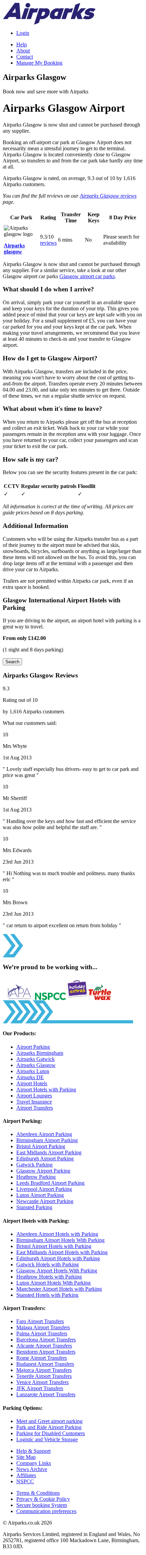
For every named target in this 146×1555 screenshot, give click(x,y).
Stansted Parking (34, 1207)
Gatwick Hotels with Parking (47, 1264)
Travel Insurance (34, 1102)
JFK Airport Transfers (39, 1388)
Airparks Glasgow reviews (108, 196)
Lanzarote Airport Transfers (45, 1394)
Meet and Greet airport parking (49, 1421)
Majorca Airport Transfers (44, 1370)
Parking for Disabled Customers (50, 1433)
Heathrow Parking (36, 1177)
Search (12, 661)
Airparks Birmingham (39, 1053)
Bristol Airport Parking (40, 1146)
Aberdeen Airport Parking (44, 1134)
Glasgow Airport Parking (43, 1171)
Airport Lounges (34, 1095)
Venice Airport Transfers (42, 1382)
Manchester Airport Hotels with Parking (59, 1289)
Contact (24, 57)
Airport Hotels (31, 1083)
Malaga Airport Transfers (43, 1327)
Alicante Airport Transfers (44, 1346)
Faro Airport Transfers (40, 1321)
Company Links (33, 1463)
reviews (48, 243)
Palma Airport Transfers (41, 1333)
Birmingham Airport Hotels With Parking (60, 1240)
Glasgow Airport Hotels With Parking (56, 1270)
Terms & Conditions (38, 1493)
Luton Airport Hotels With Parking (53, 1283)
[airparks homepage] (49, 23)
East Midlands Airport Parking (48, 1152)
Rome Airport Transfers (41, 1358)
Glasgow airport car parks (87, 276)
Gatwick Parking (34, 1165)
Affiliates (26, 1475)
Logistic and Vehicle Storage (47, 1439)
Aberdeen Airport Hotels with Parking (57, 1234)
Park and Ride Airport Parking (48, 1427)
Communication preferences (46, 1511)
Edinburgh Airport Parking (45, 1158)
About (23, 50)
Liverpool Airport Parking (44, 1189)
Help (21, 44)
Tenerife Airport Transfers (44, 1376)
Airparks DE (30, 1077)
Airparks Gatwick (35, 1059)
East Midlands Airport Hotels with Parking (62, 1252)
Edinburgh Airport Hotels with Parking (58, 1258)
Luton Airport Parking (40, 1195)
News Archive (31, 1469)
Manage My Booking (39, 63)
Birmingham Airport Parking (47, 1140)
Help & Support (33, 1451)
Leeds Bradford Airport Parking (50, 1183)
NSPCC (25, 1481)
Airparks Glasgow (36, 1065)
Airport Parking (33, 1047)
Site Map (26, 1457)
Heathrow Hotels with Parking (49, 1277)
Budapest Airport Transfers (45, 1364)
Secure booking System (41, 1505)
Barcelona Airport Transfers (46, 1339)
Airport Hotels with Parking (46, 1089)
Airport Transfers (34, 1108)
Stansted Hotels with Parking (47, 1295)
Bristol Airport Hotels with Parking (53, 1246)
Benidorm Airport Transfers (45, 1352)
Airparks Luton (32, 1071)
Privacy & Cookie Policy (43, 1499)
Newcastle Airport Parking (44, 1201)
